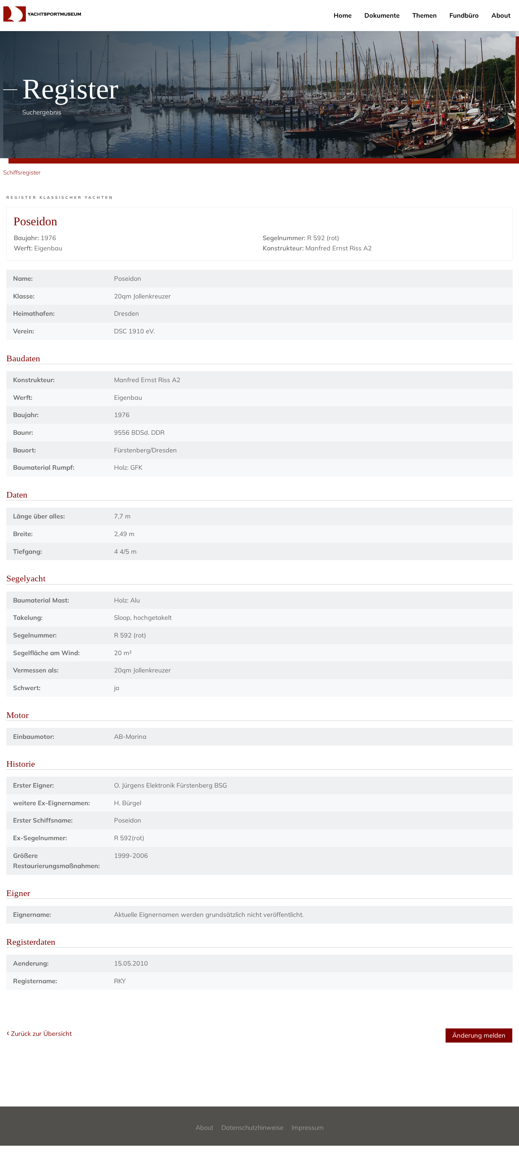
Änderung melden (479, 1035)
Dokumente (382, 15)
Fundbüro (464, 15)
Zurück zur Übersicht (41, 1034)
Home (343, 15)
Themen (424, 15)
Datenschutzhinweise (252, 1127)
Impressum (308, 1127)
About (501, 15)
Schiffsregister (22, 172)
